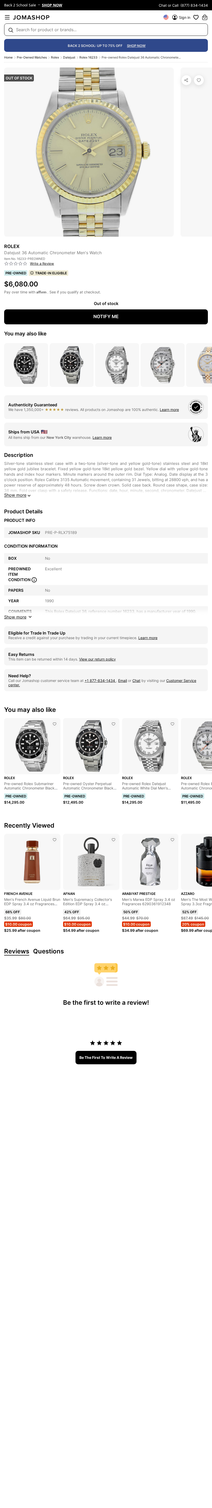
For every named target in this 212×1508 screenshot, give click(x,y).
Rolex (55, 57)
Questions (48, 951)
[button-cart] (205, 17)
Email (122, 680)
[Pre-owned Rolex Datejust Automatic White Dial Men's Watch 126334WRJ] (172, 724)
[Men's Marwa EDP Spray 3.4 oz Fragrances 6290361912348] (172, 840)
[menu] (7, 17)
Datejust (69, 57)
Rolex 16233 (88, 57)
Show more (15, 495)
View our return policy (97, 659)
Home (8, 57)
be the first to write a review (106, 1057)
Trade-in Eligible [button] (51, 273)
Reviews (16, 951)
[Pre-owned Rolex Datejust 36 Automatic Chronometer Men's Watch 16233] (199, 80)
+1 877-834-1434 (100, 680)
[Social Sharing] (186, 80)
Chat (136, 680)
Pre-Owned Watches (32, 57)
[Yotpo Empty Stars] (15, 263)
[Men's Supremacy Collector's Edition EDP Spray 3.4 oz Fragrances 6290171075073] (113, 840)
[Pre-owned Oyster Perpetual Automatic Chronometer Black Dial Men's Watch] (113, 724)
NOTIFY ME (106, 316)
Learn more (169, 409)
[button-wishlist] (196, 17)
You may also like (25, 334)
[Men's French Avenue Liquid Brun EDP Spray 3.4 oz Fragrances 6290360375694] (54, 840)
